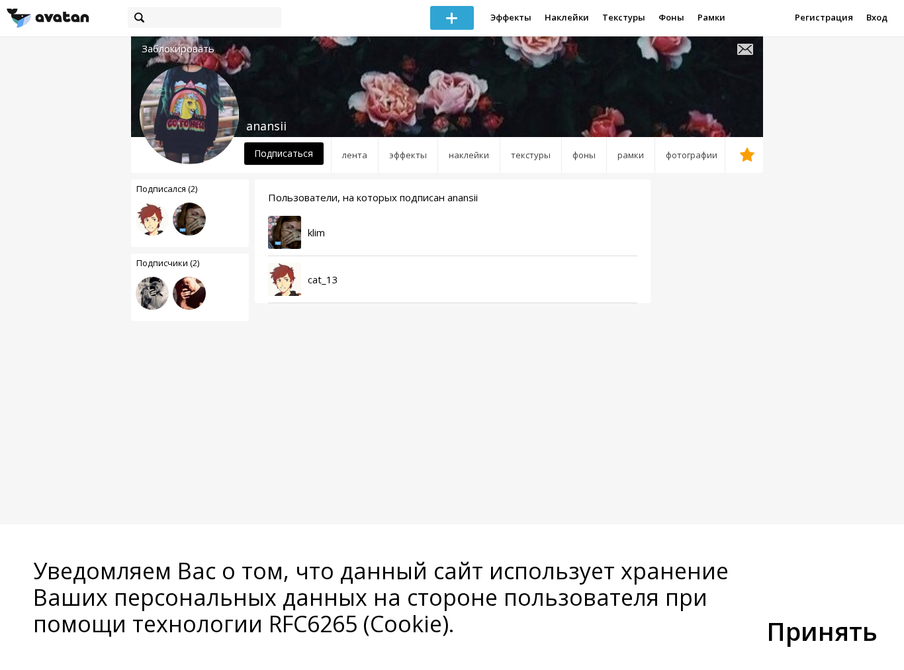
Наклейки (567, 17)
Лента (354, 155)
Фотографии (691, 155)
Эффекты (510, 17)
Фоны (671, 17)
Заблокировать (178, 49)
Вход (876, 17)
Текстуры (623, 17)
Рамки (711, 17)
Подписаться (283, 153)
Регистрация (824, 17)
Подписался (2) (166, 189)
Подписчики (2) (167, 263)
